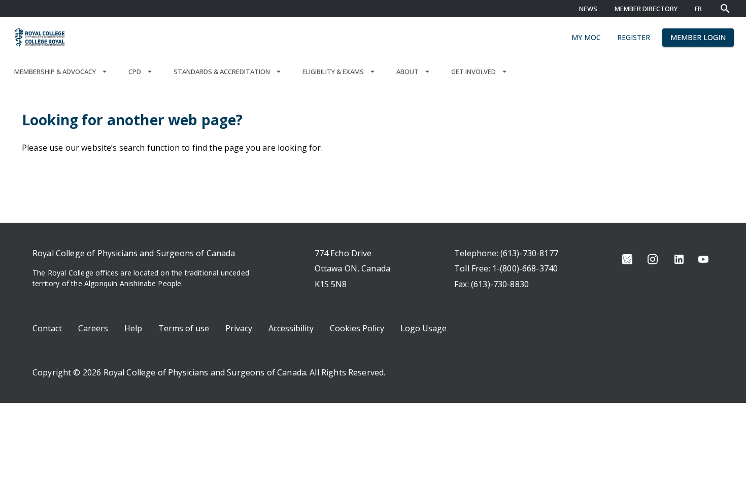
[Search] (725, 8)
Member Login (698, 37)
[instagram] (652, 259)
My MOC (586, 37)
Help (133, 328)
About (407, 71)
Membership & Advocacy (55, 71)
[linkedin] (679, 259)
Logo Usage (423, 328)
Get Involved (473, 71)
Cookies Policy (357, 328)
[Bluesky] (627, 259)
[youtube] (703, 259)
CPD (134, 71)
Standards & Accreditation (222, 71)
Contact (47, 328)
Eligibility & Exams (333, 71)
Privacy (238, 328)
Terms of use (183, 328)
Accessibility (291, 328)
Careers (93, 328)
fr (698, 8)
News (588, 8)
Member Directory (646, 8)
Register (633, 37)
